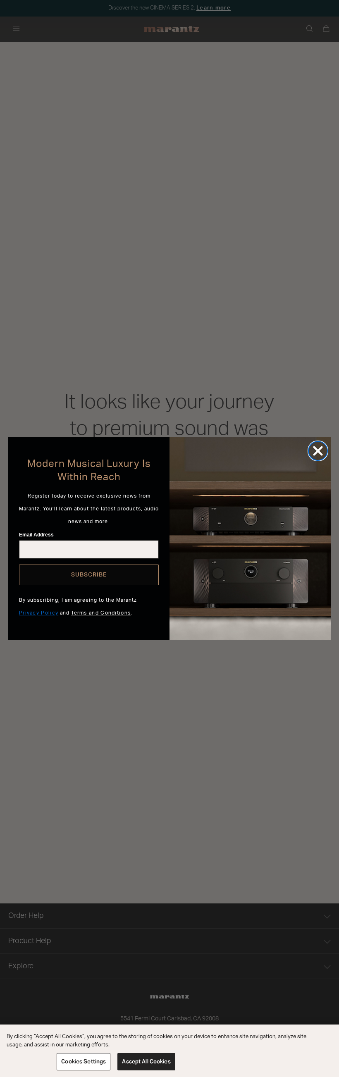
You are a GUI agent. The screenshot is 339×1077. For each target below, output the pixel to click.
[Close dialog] (317, 450)
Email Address (36, 535)
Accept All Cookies (146, 1061)
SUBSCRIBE (89, 575)
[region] (169, 1051)
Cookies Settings (83, 1061)
